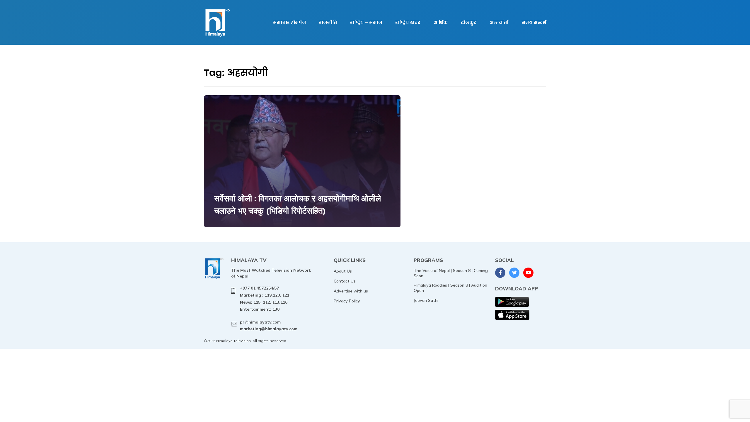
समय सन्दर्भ (533, 22)
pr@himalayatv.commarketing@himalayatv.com (268, 325)
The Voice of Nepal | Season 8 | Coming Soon (451, 273)
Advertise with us (351, 291)
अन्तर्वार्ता (499, 22)
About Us (343, 271)
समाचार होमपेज (289, 22)
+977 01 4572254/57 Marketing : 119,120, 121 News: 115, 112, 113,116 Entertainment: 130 (264, 298)
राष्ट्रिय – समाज (366, 22)
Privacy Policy (347, 301)
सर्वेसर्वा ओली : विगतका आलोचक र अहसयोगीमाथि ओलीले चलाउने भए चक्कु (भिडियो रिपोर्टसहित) (297, 204)
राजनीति (328, 22)
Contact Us (345, 281)
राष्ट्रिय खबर (407, 22)
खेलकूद (469, 22)
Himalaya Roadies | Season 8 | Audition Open (450, 288)
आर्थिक (441, 22)
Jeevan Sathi (426, 300)
